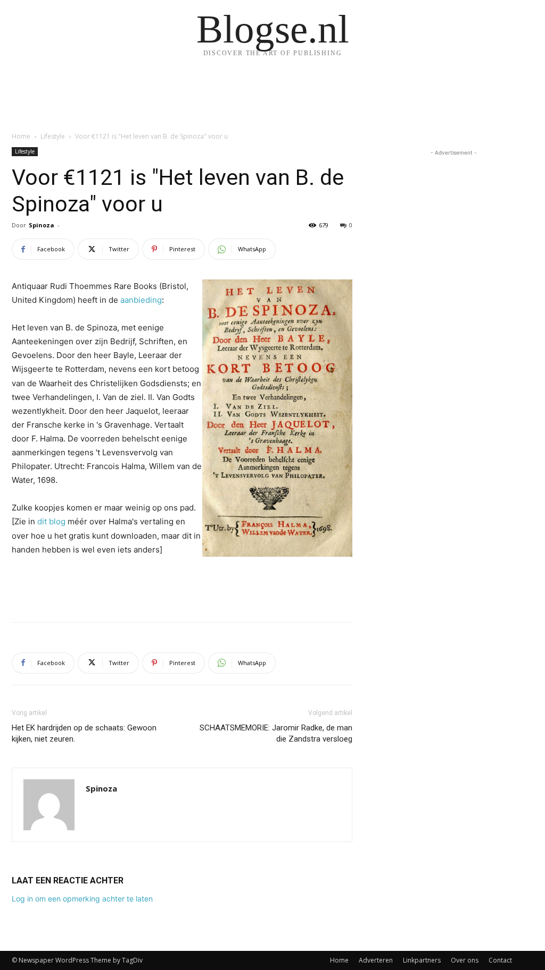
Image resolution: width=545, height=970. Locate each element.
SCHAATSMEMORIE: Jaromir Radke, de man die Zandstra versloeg (276, 733)
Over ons (464, 960)
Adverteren (376, 960)
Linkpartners (422, 960)
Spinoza (41, 225)
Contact (500, 960)
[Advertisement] (182, 586)
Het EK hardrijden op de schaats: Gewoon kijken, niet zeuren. (84, 733)
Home (21, 136)
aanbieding (141, 300)
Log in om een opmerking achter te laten (82, 898)
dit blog (51, 521)
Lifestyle (52, 136)
